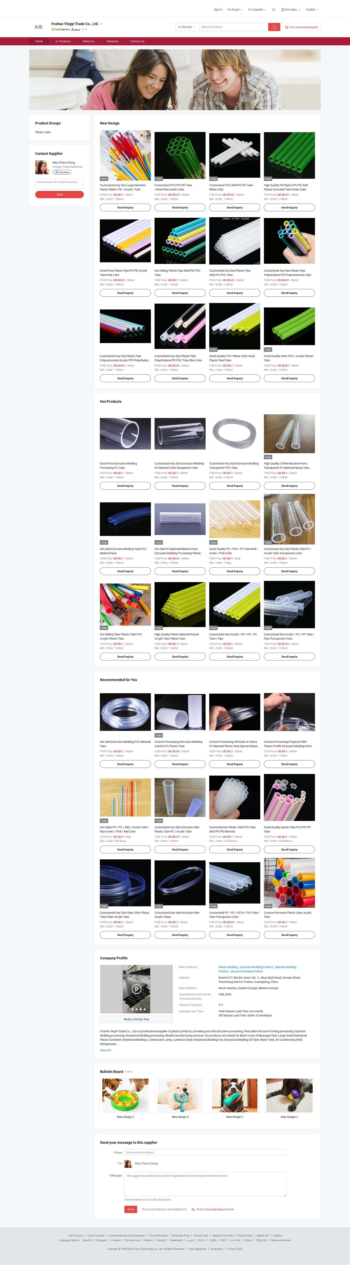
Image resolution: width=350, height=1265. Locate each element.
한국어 (201, 1240)
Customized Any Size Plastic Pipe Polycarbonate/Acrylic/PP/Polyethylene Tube (125, 360)
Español (86, 1240)
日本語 (213, 1240)
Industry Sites (201, 1235)
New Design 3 (234, 1117)
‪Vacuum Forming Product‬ (246, 971)
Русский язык (132, 1240)
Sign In (218, 9)
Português (101, 1240)
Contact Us (137, 41)
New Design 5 (125, 1117)
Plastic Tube (42, 132)
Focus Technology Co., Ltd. (148, 1248)
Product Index (245, 1235)
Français (116, 1240)
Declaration (217, 1248)
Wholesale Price (180, 1235)
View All (105, 1050)
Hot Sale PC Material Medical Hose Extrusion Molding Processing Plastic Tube (178, 553)
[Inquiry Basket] (274, 9)
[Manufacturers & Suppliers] (55, 8)
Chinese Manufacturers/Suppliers (127, 1235)
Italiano (148, 1240)
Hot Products (75, 1235)
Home (39, 41)
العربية (190, 1240)
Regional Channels (223, 1235)
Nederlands (176, 1240)
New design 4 (180, 1117)
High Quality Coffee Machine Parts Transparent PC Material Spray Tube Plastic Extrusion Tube (286, 467)
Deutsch (161, 1240)
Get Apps (291, 9)
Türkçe (247, 1240)
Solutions (112, 41)
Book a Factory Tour (136, 1019)
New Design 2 (289, 1117)
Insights (277, 1235)
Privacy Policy (235, 1248)
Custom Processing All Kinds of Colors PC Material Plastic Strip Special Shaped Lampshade (234, 746)
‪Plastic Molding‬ (228, 967)
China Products (95, 1235)
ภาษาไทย (235, 1240)
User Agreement (197, 1248)
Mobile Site (263, 1235)
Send (131, 1209)
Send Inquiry (125, 207)
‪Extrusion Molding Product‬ (256, 967)
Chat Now (63, 172)
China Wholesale (158, 1235)
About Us (88, 41)
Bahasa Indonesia (281, 1240)
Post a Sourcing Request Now (213, 1209)
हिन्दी (223, 1240)
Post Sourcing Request (303, 27)
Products (65, 41)
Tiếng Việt (261, 1240)
